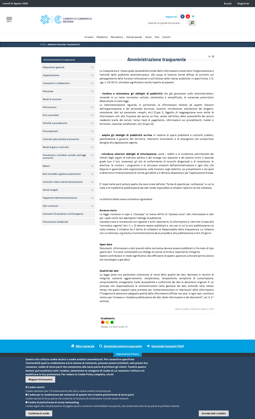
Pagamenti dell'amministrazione (60, 197)
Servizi (148, 37)
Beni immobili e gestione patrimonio (62, 174)
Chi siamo (89, 37)
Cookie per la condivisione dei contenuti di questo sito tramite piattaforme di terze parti (81, 395)
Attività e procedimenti (55, 123)
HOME (43, 44)
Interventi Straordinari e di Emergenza (63, 214)
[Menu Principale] (8, 19)
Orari (157, 37)
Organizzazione (51, 75)
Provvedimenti (50, 131)
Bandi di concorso (52, 99)
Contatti (166, 37)
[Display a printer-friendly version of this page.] (209, 56)
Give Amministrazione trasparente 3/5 (107, 322)
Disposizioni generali (53, 67)
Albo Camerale (85, 346)
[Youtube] (188, 16)
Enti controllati (51, 115)
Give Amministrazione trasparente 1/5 (103, 322)
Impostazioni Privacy (127, 354)
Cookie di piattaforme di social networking (53, 402)
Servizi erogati (50, 190)
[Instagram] (193, 16)
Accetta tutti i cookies (214, 413)
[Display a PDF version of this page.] (213, 56)
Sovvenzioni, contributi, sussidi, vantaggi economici (64, 156)
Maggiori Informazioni (40, 379)
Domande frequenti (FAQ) (168, 346)
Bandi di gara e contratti (56, 147)
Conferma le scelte (38, 413)
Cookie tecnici (36, 387)
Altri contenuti (50, 206)
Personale (48, 91)
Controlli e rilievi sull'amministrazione (63, 182)
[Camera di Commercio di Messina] (67, 19)
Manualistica (117, 37)
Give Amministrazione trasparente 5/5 (112, 322)
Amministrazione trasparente (59, 59)
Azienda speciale (134, 37)
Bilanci (46, 166)
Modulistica (102, 37)
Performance (49, 107)
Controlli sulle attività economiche (61, 139)
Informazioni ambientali (55, 221)
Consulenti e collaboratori (56, 83)
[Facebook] (182, 16)
